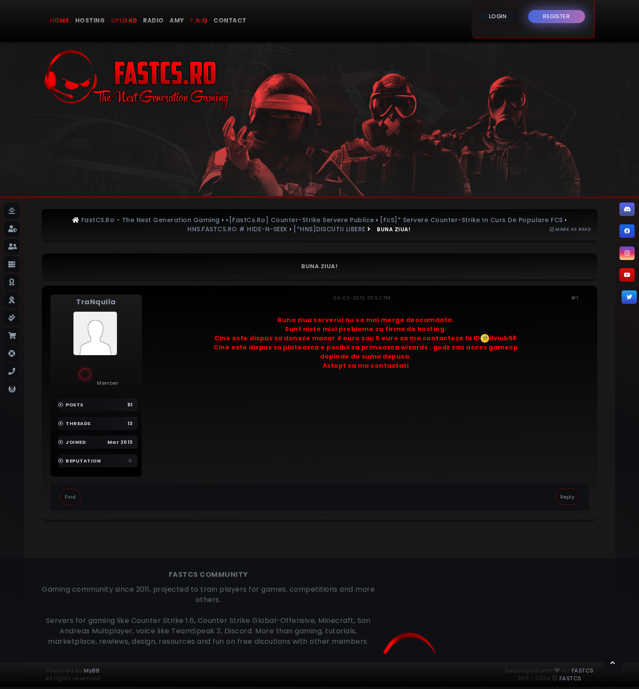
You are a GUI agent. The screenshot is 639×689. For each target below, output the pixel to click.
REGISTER (556, 16)
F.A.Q (199, 21)
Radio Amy (163, 21)
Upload (124, 21)
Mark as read (572, 229)
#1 (575, 297)
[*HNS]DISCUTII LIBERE (329, 229)
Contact (229, 21)
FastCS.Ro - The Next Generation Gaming (150, 220)
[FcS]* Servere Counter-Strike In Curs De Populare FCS (471, 220)
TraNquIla (96, 302)
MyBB (92, 670)
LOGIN (498, 16)
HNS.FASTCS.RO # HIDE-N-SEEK (237, 229)
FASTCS (583, 670)
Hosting (90, 21)
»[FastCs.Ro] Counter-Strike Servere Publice (300, 220)
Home (59, 21)
